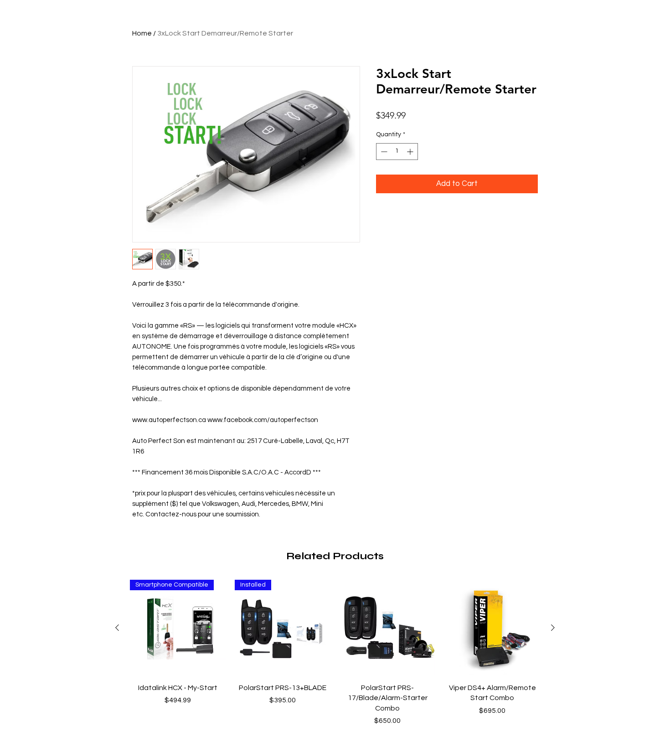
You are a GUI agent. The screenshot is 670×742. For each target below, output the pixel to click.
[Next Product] (552, 627)
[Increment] (411, 152)
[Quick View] (387, 627)
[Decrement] (383, 152)
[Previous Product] (117, 627)
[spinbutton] (397, 152)
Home (142, 33)
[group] (335, 653)
